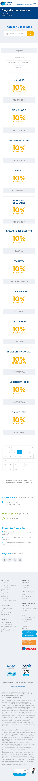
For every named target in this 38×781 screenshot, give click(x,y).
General (19, 482)
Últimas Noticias (6, 622)
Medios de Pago (27, 594)
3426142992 (12, 519)
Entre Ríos (27, 482)
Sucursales (4, 598)
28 (21, 465)
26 (11, 465)
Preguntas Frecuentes (13, 528)
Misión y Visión (6, 612)
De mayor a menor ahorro (17, 62)
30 (5, 469)
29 (27, 465)
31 (11, 469)
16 (20, 456)
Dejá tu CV (29, 632)
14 (10, 456)
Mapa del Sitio (6, 614)
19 (5, 460)
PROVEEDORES (29, 636)
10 (19, 452)
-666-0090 (13, 502)
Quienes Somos (6, 608)
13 (5, 456)
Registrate (28, 4)
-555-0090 (13, 505)
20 (10, 460)
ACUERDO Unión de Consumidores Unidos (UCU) (8, 626)
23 (26, 460)
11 (24, 452)
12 (29, 452)
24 (32, 460)
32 (16, 469)
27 (16, 465)
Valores (3, 610)
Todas (18, 68)
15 (15, 456)
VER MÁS (20, 774)
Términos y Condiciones (18, 686)
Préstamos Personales (8, 585)
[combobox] (15, 33)
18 (31, 456)
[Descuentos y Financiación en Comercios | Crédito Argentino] (7, 3)
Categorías (19, 51)
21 (15, 460)
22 (21, 460)
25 (5, 465)
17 (25, 456)
